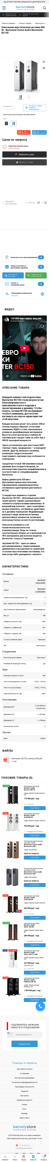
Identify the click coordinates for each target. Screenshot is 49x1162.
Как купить (24, 1096)
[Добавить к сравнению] (43, 68)
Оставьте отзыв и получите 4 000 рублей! (35, 107)
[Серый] (13, 123)
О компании (24, 1073)
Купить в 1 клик (26, 162)
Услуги (24, 1104)
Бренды (24, 1113)
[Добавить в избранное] (43, 62)
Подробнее (34, 808)
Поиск (15, 1160)
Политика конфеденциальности (24, 1082)
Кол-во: (31, 202)
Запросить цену (26, 154)
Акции (23, 1160)
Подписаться (24, 1044)
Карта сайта (24, 1118)
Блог (24, 1109)
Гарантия (24, 1091)
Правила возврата (24, 1100)
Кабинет (5, 1160)
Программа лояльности (24, 1087)
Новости (33, 1160)
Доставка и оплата (24, 1069)
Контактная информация (24, 1078)
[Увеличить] (24, 75)
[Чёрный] (6, 123)
